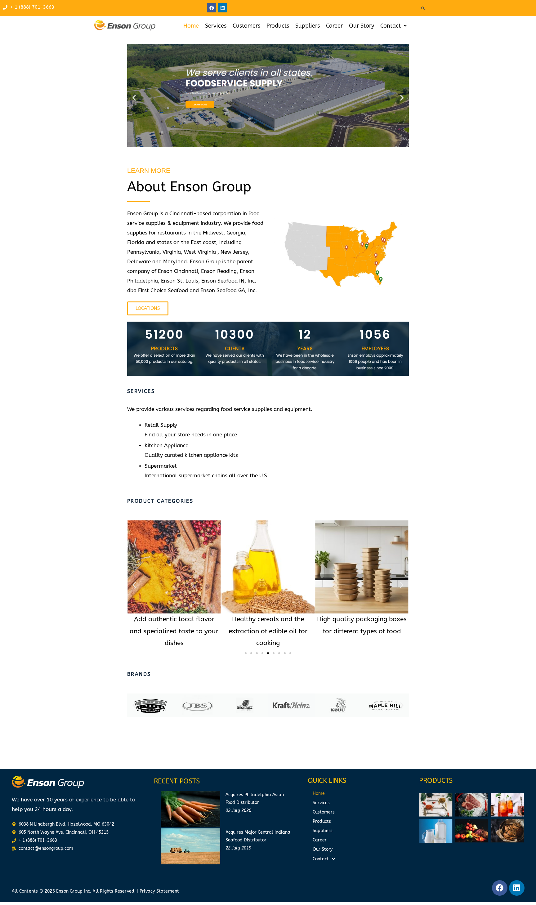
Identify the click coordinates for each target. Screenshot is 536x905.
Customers (246, 25)
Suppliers (307, 25)
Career (334, 25)
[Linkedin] (222, 7)
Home (191, 25)
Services (215, 25)
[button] (393, 25)
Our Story (361, 25)
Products (277, 25)
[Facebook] (211, 7)
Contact (390, 25)
